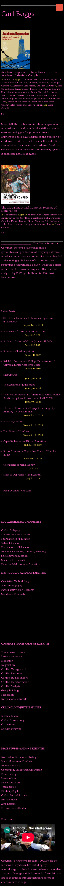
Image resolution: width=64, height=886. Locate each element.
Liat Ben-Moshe (50, 92)
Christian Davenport (46, 86)
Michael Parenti (22, 98)
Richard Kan (7, 224)
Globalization (10, 215)
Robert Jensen (14, 102)
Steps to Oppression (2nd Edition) (22, 474)
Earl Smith (38, 218)
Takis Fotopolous (18, 105)
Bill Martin (43, 82)
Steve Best (43, 102)
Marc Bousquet (8, 95)
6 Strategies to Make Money (19, 464)
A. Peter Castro (32, 79)
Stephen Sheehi (29, 102)
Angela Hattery (49, 215)
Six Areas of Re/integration (18, 351)
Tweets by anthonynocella (16, 490)
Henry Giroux (44, 89)
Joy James (32, 92)
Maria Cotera (23, 95)
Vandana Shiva (44, 224)
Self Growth (10, 374)
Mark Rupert (50, 95)
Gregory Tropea (29, 89)
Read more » (30, 153)
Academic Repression (51, 79)
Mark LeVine (37, 95)
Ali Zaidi (19, 82)
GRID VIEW (56, 25)
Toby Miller (30, 224)
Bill (25, 82)
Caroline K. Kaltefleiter (12, 86)
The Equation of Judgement (19, 384)
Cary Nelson (29, 86)
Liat (39, 92)
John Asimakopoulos (17, 92)
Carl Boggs (54, 82)
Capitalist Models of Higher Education (24, 441)
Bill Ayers (32, 82)
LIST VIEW (61, 25)
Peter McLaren (45, 98)
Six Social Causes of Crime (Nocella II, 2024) (28, 341)
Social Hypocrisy (12, 421)
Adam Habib (7, 82)
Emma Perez (14, 89)
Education (9, 79)
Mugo (34, 98)
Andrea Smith (34, 215)
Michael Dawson (19, 221)
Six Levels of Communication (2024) (24, 331)
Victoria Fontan (35, 105)
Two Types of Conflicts (16, 431)
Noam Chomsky (36, 221)
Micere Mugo (7, 98)
